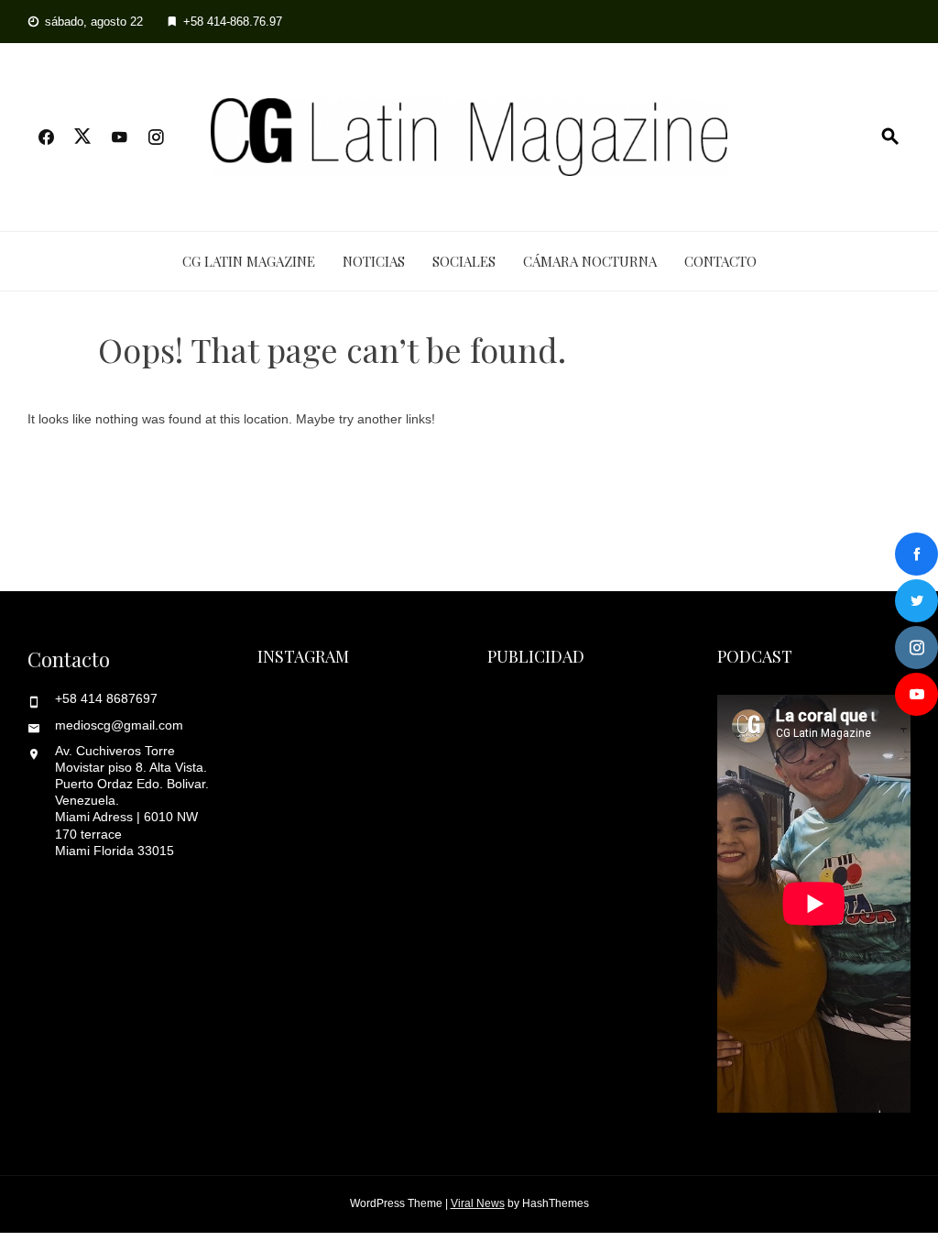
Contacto (720, 261)
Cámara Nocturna (590, 261)
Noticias (374, 261)
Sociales (464, 261)
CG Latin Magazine (248, 261)
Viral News (478, 1203)
